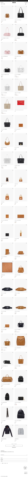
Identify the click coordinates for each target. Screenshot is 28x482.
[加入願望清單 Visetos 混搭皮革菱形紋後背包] (26, 334)
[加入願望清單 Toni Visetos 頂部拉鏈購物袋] (26, 61)
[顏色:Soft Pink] (16, 40)
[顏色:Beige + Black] (1, 113)
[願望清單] (25, 2)
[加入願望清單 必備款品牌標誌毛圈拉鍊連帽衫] (13, 425)
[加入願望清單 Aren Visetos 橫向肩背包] (26, 24)
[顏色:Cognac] (1, 22)
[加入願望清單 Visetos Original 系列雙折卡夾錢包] (13, 207)
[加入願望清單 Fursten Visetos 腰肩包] (13, 279)
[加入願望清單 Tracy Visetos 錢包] (26, 134)
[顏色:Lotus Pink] (1, 58)
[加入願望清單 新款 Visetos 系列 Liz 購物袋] (26, 79)
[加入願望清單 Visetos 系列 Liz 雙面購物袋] (13, 116)
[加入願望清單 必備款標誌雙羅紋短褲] (26, 425)
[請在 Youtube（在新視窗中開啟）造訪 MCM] (5, 463)
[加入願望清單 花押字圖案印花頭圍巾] (13, 261)
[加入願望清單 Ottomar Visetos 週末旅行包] (13, 371)
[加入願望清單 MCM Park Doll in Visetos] (13, 170)
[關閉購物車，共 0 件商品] (26, 2)
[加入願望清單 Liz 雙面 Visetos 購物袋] (26, 152)
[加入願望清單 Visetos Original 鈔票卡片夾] (26, 116)
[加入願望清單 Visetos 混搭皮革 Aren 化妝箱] (26, 43)
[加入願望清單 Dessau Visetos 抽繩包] (13, 6)
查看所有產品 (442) (14, 447)
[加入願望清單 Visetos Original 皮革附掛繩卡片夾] (13, 243)
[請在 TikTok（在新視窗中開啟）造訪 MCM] (7, 463)
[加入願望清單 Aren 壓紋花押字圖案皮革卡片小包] (13, 352)
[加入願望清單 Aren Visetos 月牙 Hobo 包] (13, 134)
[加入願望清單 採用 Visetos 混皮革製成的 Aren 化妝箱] (13, 61)
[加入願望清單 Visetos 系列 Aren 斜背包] (26, 243)
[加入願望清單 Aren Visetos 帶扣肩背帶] (13, 407)
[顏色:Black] (1, 131)
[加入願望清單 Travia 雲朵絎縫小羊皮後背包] (26, 371)
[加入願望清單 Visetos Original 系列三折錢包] (26, 207)
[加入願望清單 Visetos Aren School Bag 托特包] (26, 6)
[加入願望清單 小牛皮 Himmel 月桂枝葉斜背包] (26, 389)
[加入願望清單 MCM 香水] (26, 170)
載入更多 (14, 445)
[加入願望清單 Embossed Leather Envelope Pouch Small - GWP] (26, 97)
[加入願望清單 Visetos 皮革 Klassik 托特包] (26, 261)
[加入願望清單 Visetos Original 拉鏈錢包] (13, 316)
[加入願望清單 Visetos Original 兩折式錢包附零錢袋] (13, 225)
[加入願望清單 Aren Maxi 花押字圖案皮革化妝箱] (13, 43)
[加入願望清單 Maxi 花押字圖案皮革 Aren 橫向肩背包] (13, 24)
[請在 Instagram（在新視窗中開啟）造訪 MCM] (2, 463)
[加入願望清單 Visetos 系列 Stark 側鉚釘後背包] (26, 407)
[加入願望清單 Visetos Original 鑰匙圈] (26, 225)
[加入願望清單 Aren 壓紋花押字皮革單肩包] (13, 389)
